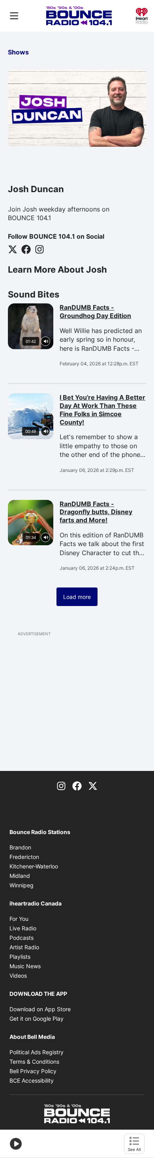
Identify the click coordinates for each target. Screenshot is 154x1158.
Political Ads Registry (36, 1052)
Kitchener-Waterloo (33, 866)
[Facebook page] (77, 785)
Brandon (20, 847)
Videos (18, 975)
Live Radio (22, 928)
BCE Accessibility (31, 1080)
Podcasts (21, 937)
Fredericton (24, 856)
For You (18, 918)
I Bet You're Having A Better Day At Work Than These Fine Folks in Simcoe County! (103, 409)
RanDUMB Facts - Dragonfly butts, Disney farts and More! (103, 512)
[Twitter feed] (93, 785)
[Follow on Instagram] (39, 249)
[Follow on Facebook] (26, 249)
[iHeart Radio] (142, 15)
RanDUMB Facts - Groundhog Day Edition (103, 311)
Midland (19, 875)
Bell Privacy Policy (32, 1071)
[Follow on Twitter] (12, 249)
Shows (18, 52)
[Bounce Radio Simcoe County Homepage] (79, 15)
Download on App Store (40, 1009)
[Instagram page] (61, 785)
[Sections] (14, 16)
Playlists (19, 956)
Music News (25, 966)
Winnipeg (21, 885)
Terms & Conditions (34, 1061)
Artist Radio (24, 947)
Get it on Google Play (36, 1018)
